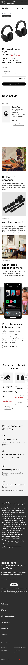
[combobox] (14, 72)
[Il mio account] (17, 8)
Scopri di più (16, 124)
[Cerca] (19, 8)
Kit (10, 13)
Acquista (4, 13)
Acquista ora (24, 1)
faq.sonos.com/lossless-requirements (14, 516)
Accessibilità (4, 650)
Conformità (17, 650)
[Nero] (20, 79)
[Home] (5, 8)
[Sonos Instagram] (5, 642)
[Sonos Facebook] (2, 642)
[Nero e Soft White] (25, 79)
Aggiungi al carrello (14, 84)
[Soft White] (23, 79)
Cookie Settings (18, 653)
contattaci (20, 490)
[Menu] (25, 8)
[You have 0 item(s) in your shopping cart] (22, 8)
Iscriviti (14, 584)
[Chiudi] (2, 2)
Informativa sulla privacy (14, 592)
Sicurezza (3, 653)
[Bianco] (6, 396)
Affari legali (4, 647)
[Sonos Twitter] (7, 642)
